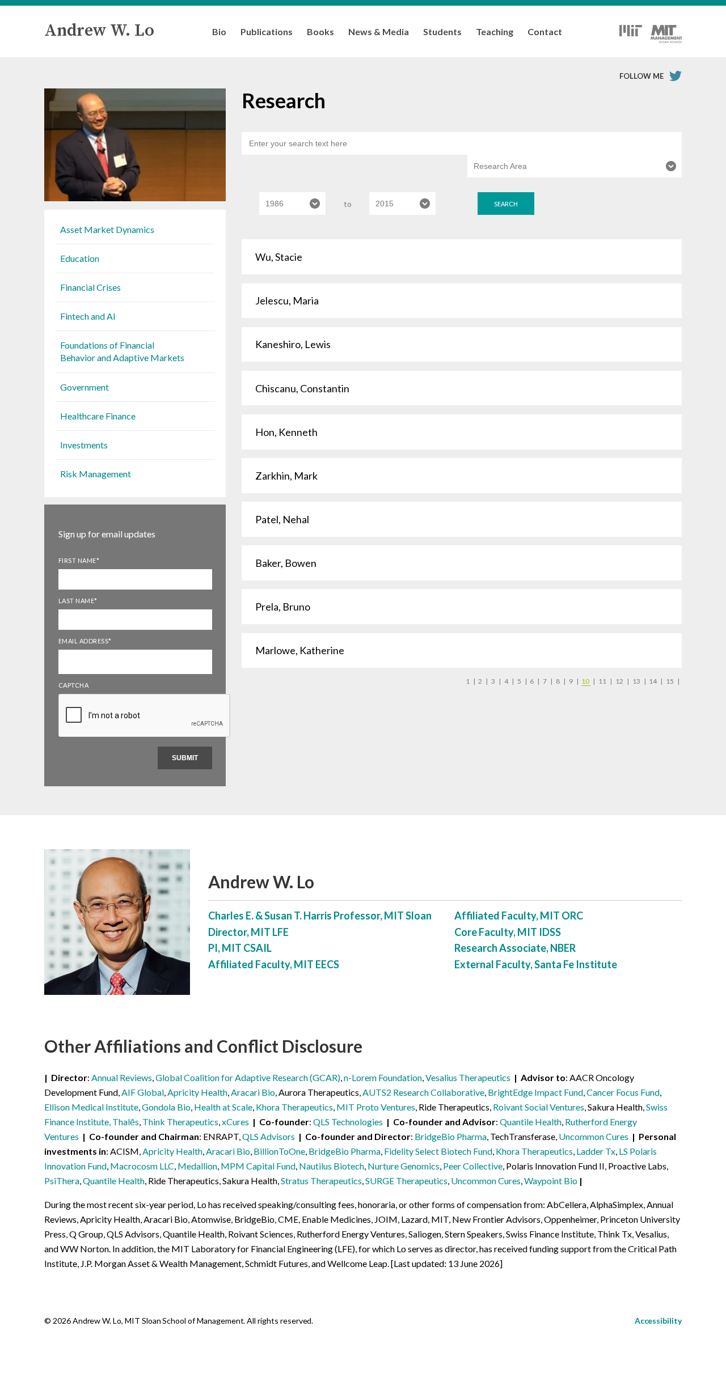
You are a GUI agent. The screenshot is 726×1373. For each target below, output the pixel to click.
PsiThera (61, 1180)
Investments (84, 444)
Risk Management (95, 473)
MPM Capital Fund (258, 1165)
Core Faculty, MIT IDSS (507, 932)
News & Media (378, 31)
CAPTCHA (73, 685)
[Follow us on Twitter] (675, 76)
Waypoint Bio (550, 1180)
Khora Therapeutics (294, 1106)
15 (672, 681)
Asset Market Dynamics (107, 229)
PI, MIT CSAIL (240, 948)
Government (84, 387)
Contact (544, 31)
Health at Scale (223, 1106)
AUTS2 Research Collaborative (423, 1092)
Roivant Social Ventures (538, 1106)
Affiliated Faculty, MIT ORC (518, 915)
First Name (79, 560)
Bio (219, 31)
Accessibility (658, 1320)
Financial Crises (90, 287)
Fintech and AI (88, 316)
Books (320, 31)
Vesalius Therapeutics (467, 1077)
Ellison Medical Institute (91, 1106)
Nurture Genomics (404, 1165)
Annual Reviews (121, 1077)
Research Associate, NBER (515, 948)
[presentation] (144, 736)
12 (622, 681)
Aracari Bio (253, 1092)
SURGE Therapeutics (406, 1180)
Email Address (85, 641)
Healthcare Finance (98, 415)
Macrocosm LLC (142, 1165)
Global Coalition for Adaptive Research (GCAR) (247, 1077)
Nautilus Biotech (331, 1165)
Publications (266, 31)
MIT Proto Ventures (375, 1106)
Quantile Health (531, 1121)
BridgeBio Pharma (451, 1136)
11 (605, 681)
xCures (235, 1121)
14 (655, 681)
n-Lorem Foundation (383, 1077)
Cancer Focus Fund (623, 1092)
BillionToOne (279, 1151)
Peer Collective (473, 1165)
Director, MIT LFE (248, 932)
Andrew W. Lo (99, 30)
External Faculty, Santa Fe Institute (535, 964)
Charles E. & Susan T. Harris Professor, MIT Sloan (320, 915)
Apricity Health (197, 1092)
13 (639, 681)
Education (79, 258)
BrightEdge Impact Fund (535, 1092)
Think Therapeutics (180, 1121)
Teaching (494, 31)
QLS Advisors (268, 1136)
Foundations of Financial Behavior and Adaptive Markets (122, 351)
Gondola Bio (166, 1106)
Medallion (197, 1165)
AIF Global (142, 1092)
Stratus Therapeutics (321, 1180)
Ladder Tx (595, 1151)
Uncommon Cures (593, 1136)
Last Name (78, 600)
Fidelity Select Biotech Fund (438, 1151)
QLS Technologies (348, 1121)
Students (442, 31)
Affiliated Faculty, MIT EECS (273, 964)
